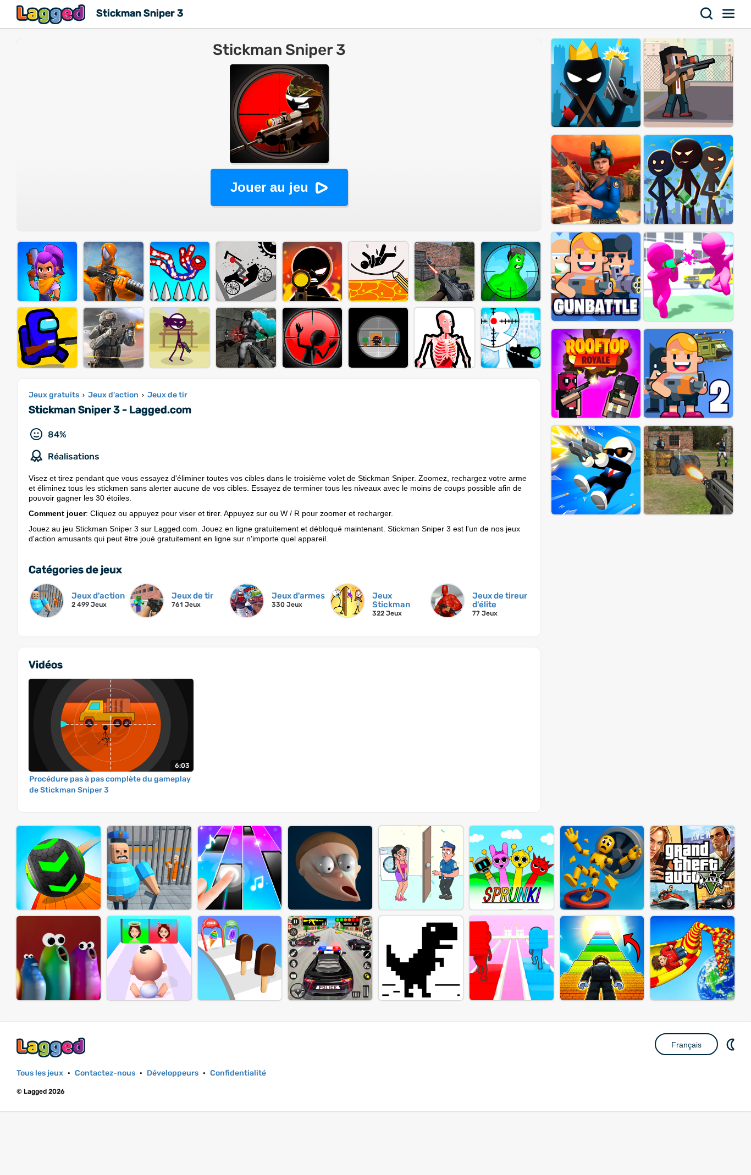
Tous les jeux (39, 1073)
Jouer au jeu (269, 187)
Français (686, 1044)
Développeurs (172, 1073)
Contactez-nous (105, 1073)
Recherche (707, 13)
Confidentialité (238, 1073)
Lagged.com (52, 1047)
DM (732, 1044)
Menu (729, 13)
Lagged (52, 14)
